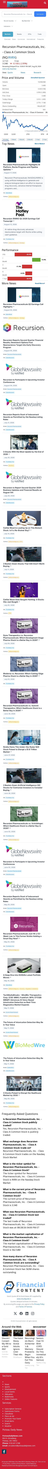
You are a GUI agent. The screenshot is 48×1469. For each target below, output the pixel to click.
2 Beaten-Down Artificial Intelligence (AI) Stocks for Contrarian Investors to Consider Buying (22, 787)
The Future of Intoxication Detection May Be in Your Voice (23, 1023)
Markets (8, 34)
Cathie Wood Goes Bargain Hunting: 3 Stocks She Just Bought (23, 600)
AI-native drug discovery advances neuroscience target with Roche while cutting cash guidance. (23, 232)
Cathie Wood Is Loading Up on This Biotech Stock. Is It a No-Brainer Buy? (22, 529)
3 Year (45, 139)
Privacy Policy (39, 1304)
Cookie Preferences (31, 1463)
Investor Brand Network (12, 1012)
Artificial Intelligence (13, 196)
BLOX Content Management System (17, 1465)
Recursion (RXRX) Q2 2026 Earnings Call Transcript (21, 219)
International (31, 39)
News (14, 39)
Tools (39, 34)
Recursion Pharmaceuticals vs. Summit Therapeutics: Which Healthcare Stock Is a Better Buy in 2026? (22, 708)
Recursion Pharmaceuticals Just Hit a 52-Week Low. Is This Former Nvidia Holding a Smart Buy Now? (22, 936)
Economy (22, 988)
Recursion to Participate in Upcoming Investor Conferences (24, 381)
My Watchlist (26, 21)
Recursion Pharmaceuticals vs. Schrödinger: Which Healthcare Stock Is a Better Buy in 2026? (23, 826)
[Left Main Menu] (4, 2)
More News (39, 143)
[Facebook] (21, 1314)
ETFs (29, 34)
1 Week (13, 139)
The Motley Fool (10, 239)
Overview (7, 39)
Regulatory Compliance (32, 988)
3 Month (30, 139)
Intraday (5, 139)
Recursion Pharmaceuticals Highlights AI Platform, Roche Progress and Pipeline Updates (21, 167)
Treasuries (40, 39)
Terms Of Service (25, 1307)
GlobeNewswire (10, 357)
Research (37, 72)
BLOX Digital (34, 1465)
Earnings (22, 242)
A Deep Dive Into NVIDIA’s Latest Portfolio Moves (22, 976)
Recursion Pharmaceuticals (14, 354)
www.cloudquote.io (24, 1299)
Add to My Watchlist (9, 69)
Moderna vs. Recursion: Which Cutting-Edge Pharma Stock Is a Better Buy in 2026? (23, 674)
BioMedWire (10, 1067)
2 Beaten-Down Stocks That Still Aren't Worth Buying (23, 565)
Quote (10, 72)
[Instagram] (32, 1314)
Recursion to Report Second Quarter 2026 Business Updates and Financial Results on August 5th (22, 490)
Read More (39, 283)
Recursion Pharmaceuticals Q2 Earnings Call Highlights (23, 305)
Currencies (21, 39)
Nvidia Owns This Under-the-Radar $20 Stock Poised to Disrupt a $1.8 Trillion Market (21, 749)
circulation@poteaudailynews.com (21, 1445)
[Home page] (17, 4)
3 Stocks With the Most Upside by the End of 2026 (23, 453)
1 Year (38, 139)
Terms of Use (41, 1461)
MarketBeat (9, 193)
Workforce (11, 465)
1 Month (21, 139)
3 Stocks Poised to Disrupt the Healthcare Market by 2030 (22, 1094)
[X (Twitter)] (15, 1314)
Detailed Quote (37, 77)
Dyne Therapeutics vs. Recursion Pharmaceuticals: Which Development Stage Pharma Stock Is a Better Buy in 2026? (23, 637)
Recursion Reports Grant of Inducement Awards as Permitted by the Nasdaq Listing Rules (23, 417)
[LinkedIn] (26, 1314)
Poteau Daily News (16, 1461)
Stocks (19, 34)
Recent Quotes (9, 21)
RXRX (12, 57)
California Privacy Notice (18, 1463)
